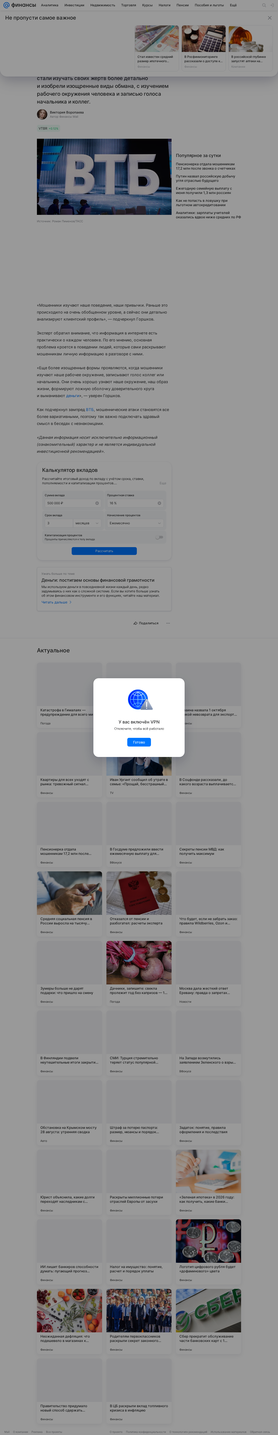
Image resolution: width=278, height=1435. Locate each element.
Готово (139, 742)
